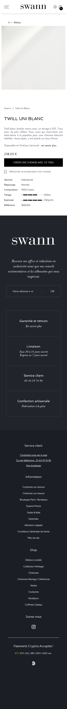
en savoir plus (48, 145)
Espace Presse (33, 506)
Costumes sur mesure (34, 486)
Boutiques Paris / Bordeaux (33, 499)
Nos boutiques (33, 465)
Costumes (33, 591)
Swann (7, 108)
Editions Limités (33, 559)
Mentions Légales (34, 525)
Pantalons (33, 598)
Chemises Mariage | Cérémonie (34, 579)
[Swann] (33, 7)
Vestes (33, 585)
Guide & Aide (33, 512)
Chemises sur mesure (33, 493)
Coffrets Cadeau (33, 604)
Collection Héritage (33, 566)
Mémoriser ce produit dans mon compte (30, 171)
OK (52, 291)
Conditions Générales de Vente (33, 531)
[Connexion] (55, 7)
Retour (17, 22)
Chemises (34, 572)
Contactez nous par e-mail (33, 455)
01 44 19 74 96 (33, 380)
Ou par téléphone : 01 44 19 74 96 (33, 460)
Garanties (33, 518)
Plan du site (33, 537)
